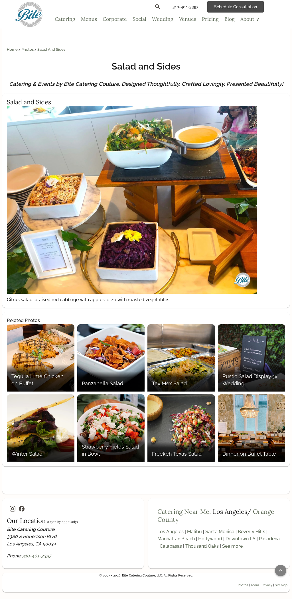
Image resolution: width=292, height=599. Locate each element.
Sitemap (281, 585)
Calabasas (171, 546)
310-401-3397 (36, 556)
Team (255, 585)
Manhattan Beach (176, 538)
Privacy (266, 585)
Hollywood (210, 538)
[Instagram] (12, 508)
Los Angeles (170, 531)
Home (13, 49)
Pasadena (269, 538)
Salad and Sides (51, 49)
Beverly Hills (251, 531)
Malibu (194, 531)
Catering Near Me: (184, 512)
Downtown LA (241, 538)
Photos (28, 49)
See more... (233, 546)
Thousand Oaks (202, 546)
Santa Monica (219, 531)
